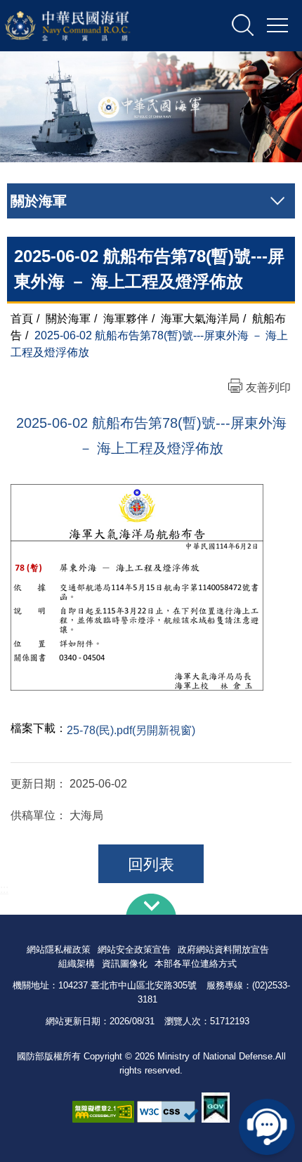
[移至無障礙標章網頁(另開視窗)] (103, 1112)
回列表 (151, 864)
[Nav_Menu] (277, 26)
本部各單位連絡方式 (196, 963)
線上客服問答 (267, 1127)
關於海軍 (68, 319)
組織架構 (76, 963)
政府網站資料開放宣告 (223, 949)
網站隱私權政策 (59, 949)
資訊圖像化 (124, 963)
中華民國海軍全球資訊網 (86, 26)
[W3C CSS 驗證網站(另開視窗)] (168, 1112)
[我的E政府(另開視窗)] (216, 1107)
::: (4, 889)
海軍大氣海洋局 (200, 319)
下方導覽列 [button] (151, 904)
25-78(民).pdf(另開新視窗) (131, 730)
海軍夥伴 (125, 319)
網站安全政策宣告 (134, 949)
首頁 (22, 319)
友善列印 (268, 387)
